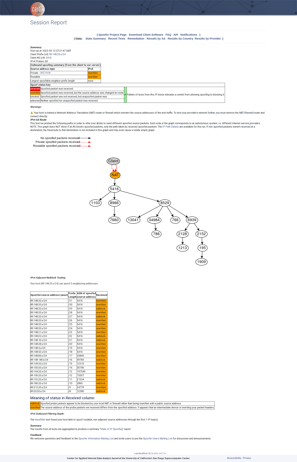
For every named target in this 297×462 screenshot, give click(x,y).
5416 (49, 57)
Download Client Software (146, 34)
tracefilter (40, 419)
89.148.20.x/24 (57, 54)
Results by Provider (208, 38)
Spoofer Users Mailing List (157, 438)
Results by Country (180, 38)
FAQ (168, 34)
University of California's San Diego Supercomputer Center (158, 458)
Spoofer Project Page (112, 34)
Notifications (188, 34)
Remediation (136, 38)
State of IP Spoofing (112, 429)
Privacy (247, 458)
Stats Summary (96, 38)
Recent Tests (116, 38)
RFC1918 (45, 72)
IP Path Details (170, 126)
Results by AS (156, 38)
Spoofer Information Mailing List (96, 438)
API (175, 34)
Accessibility (234, 458)
